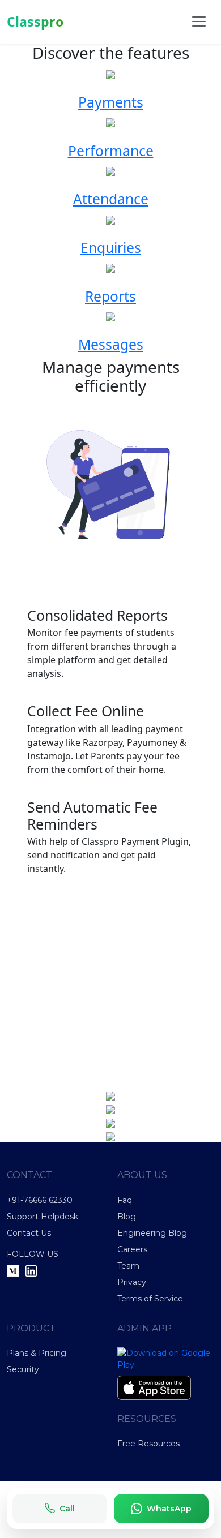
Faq (124, 1200)
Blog (126, 1217)
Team (128, 1266)
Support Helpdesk (42, 1217)
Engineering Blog (152, 1233)
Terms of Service (150, 1299)
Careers (132, 1249)
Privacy (131, 1282)
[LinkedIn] (31, 1271)
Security (23, 1369)
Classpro (35, 21)
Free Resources (148, 1443)
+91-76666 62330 (40, 1200)
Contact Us (29, 1233)
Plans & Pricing (36, 1353)
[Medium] (13, 1271)
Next (51, 986)
